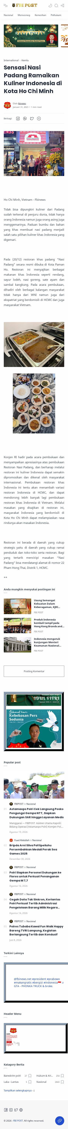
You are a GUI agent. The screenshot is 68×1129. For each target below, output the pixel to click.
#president (39, 979)
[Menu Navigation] (6, 5)
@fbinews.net (22, 979)
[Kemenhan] (40, 15)
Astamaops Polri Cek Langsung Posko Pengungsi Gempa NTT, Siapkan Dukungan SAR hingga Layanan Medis (36, 813)
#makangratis (23, 982)
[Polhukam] (56, 15)
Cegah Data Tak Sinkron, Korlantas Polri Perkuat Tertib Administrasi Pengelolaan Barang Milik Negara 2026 (34, 904)
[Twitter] (16, 1110)
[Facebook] (6, 1110)
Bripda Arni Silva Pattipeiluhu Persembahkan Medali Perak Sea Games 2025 (33, 849)
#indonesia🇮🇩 (52, 982)
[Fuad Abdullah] (22, 840)
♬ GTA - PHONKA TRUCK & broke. (39, 984)
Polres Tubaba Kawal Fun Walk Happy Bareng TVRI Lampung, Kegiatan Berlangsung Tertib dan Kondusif (36, 930)
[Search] (56, 5)
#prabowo (53, 979)
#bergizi (37, 982)
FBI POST (18, 1120)
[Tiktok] (21, 1110)
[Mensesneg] (24, 15)
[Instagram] (11, 1110)
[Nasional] (8, 15)
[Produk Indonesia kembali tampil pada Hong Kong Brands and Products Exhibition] (17, 625)
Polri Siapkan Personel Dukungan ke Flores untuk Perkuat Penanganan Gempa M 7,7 (35, 876)
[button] (50, 5)
